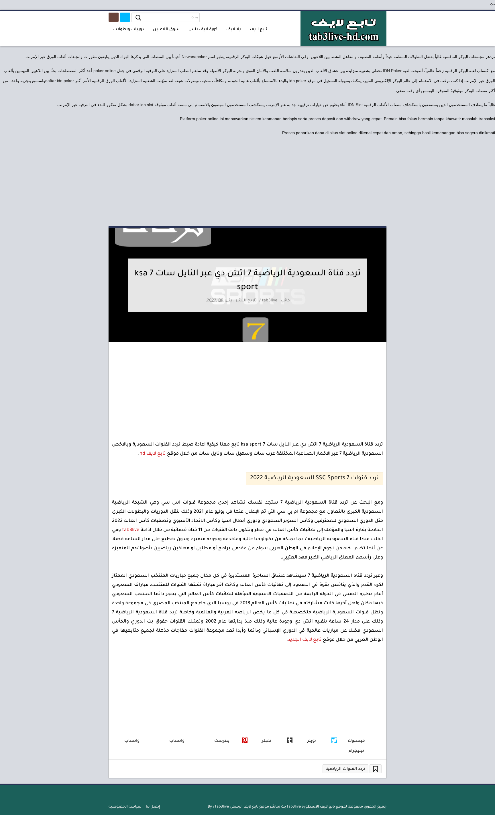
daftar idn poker (59, 80)
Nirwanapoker (194, 56)
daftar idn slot (141, 104)
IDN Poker (392, 70)
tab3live (130, 530)
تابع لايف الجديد (305, 640)
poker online (104, 70)
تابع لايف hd (153, 453)
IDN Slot (355, 104)
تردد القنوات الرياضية (345, 769)
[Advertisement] (247, 182)
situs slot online (344, 132)
